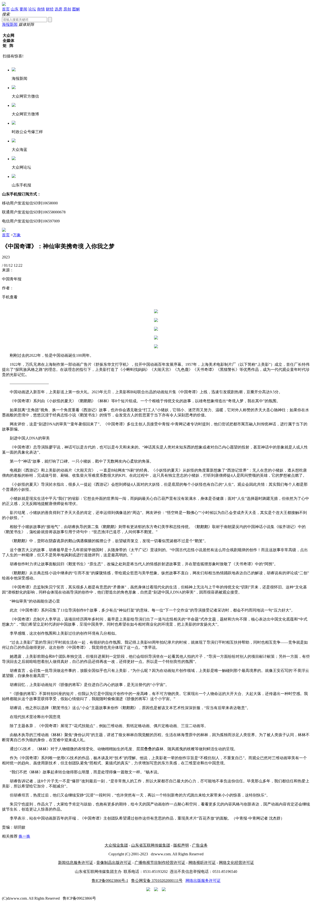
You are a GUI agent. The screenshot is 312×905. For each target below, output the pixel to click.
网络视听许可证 (202, 862)
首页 (6, 9)
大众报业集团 (116, 845)
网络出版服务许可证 (203, 880)
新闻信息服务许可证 (75, 862)
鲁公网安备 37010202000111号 (157, 880)
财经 (50, 9)
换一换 (24, 836)
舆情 (41, 9)
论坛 (32, 9)
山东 (15, 9)
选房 (58, 9)
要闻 (23, 9)
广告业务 (200, 845)
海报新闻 (10, 24)
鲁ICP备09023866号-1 (110, 880)
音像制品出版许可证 (113, 862)
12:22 (18, 265)
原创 (67, 9)
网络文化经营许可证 (236, 862)
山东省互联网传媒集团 (150, 845)
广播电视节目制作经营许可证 (160, 862)
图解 (76, 9)
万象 (17, 235)
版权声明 (181, 845)
